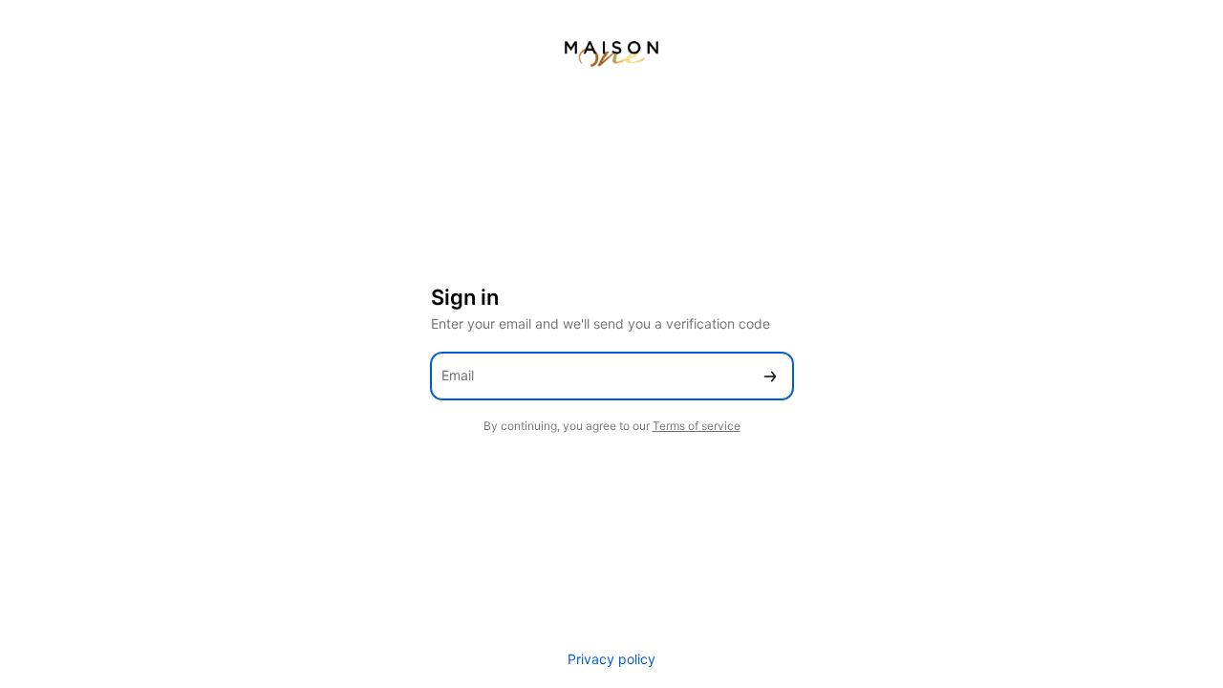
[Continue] (770, 376)
